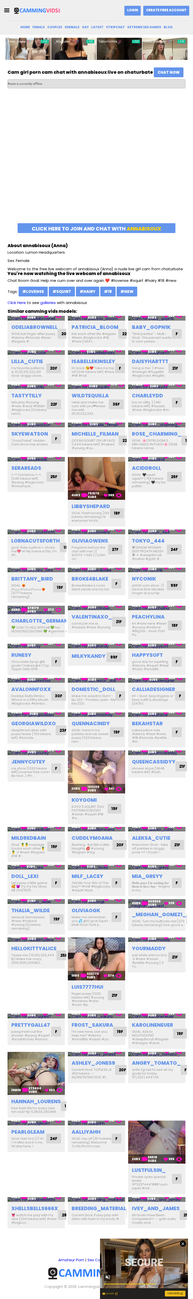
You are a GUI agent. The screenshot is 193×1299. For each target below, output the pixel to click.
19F (60, 587)
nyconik (144, 578)
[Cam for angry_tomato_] (156, 1054)
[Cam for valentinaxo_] (96, 608)
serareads (26, 468)
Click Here (17, 302)
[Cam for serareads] (36, 459)
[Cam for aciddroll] (156, 459)
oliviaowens (90, 540)
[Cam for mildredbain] (36, 829)
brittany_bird (32, 578)
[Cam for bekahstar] (156, 714)
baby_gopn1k (151, 327)
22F (125, 333)
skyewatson (29, 433)
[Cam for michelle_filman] (96, 425)
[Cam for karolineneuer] (156, 1016)
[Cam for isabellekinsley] (96, 352)
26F (174, 476)
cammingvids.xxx (93, 1286)
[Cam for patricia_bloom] (96, 318)
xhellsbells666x (34, 1208)
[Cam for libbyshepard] (96, 478)
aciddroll (146, 468)
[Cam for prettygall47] (36, 1016)
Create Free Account (166, 10)
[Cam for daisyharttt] (156, 352)
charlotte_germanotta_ (48, 620)
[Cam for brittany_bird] (36, 570)
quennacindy (91, 723)
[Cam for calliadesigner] (156, 680)
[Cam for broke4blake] (96, 570)
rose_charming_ (156, 433)
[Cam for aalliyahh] (96, 1123)
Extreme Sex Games (144, 27)
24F (174, 549)
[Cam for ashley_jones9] (96, 1054)
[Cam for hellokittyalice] (36, 939)
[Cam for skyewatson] (36, 425)
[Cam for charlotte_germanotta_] (36, 610)
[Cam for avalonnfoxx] (36, 680)
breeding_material (99, 1208)
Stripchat (115, 27)
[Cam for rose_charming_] (156, 425)
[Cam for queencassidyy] (156, 752)
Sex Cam (95, 1260)
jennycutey (28, 761)
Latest (97, 27)
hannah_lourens (36, 1101)
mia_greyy (147, 876)
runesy (21, 655)
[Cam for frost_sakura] (96, 1016)
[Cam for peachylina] (156, 608)
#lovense (33, 291)
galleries (48, 302)
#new (126, 291)
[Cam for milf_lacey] (96, 867)
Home (25, 27)
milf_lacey (87, 876)
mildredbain (28, 838)
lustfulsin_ (149, 1170)
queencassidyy (153, 761)
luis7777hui (87, 986)
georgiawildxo (33, 723)
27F (115, 549)
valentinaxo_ (92, 616)
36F (116, 404)
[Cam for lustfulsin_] (156, 1142)
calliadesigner (153, 689)
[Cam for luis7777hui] (96, 958)
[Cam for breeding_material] (96, 1199)
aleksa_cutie (151, 838)
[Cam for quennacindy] (96, 714)
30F (58, 696)
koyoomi (84, 800)
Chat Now (169, 72)
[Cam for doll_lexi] (36, 867)
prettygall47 (30, 1024)
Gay (85, 27)
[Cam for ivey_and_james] (156, 1199)
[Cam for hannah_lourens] (36, 1073)
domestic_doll (93, 689)
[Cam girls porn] (39, 10)
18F (117, 513)
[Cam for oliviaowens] (96, 531)
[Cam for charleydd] (156, 387)
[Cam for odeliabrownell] (36, 318)
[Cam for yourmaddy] (156, 939)
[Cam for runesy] (36, 646)
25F (53, 476)
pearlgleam (27, 1131)
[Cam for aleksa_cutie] (156, 829)
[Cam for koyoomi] (96, 771)
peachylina (148, 616)
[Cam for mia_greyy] (156, 867)
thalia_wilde (30, 910)
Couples (54, 27)
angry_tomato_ (156, 1062)
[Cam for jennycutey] (36, 752)
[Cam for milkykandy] (96, 646)
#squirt (62, 291)
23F (63, 730)
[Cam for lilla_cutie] (36, 352)
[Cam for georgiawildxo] (36, 714)
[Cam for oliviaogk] (96, 901)
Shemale (72, 27)
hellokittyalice (34, 948)
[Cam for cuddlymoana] (96, 829)
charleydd (147, 395)
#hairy (87, 291)
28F (65, 1215)
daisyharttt (150, 361)
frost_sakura (92, 1024)
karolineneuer (152, 1024)
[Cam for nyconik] (156, 570)
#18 (108, 291)
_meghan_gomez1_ (159, 914)
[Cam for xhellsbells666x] (36, 1199)
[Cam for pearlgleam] (36, 1123)
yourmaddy (149, 948)
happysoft (147, 655)
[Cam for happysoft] (156, 646)
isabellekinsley (93, 361)
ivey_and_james (156, 1208)
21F (175, 368)
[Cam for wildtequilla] (96, 387)
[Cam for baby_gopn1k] (156, 318)
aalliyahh (86, 1131)
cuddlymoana (92, 838)
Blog (168, 27)
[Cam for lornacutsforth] (36, 531)
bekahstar (147, 723)
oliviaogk (86, 910)
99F (174, 585)
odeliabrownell (34, 327)
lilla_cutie (27, 361)
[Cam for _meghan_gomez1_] (156, 903)
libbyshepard (91, 506)
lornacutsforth (35, 540)
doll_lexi (24, 876)
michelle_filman (95, 433)
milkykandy (89, 656)
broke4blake (90, 578)
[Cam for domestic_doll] (96, 680)
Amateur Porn (71, 1260)
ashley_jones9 (93, 1062)
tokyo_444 (148, 540)
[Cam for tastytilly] (36, 387)
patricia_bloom (95, 327)
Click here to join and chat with (96, 228)
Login (132, 10)
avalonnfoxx (31, 689)
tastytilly (26, 395)
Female (38, 27)
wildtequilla (90, 395)
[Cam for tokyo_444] (156, 531)
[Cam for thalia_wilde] (36, 901)
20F (65, 333)
